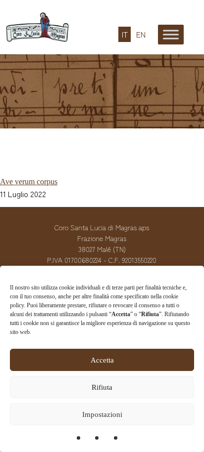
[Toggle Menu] (171, 34)
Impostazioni (102, 414)
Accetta (102, 360)
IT (125, 35)
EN (141, 35)
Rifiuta (102, 387)
